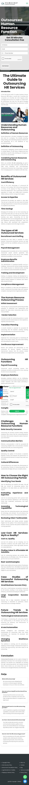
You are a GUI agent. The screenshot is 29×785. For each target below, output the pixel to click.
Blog (22, 767)
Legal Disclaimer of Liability (8, 770)
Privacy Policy (24, 772)
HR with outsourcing (17, 163)
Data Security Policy (7, 765)
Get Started (5, 66)
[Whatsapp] (25, 777)
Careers (22, 765)
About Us (23, 762)
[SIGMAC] (9, 3)
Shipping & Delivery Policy (8, 772)
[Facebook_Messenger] (25, 781)
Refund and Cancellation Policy (9, 767)
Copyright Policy (6, 762)
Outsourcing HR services (7, 659)
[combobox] (2, 53)
